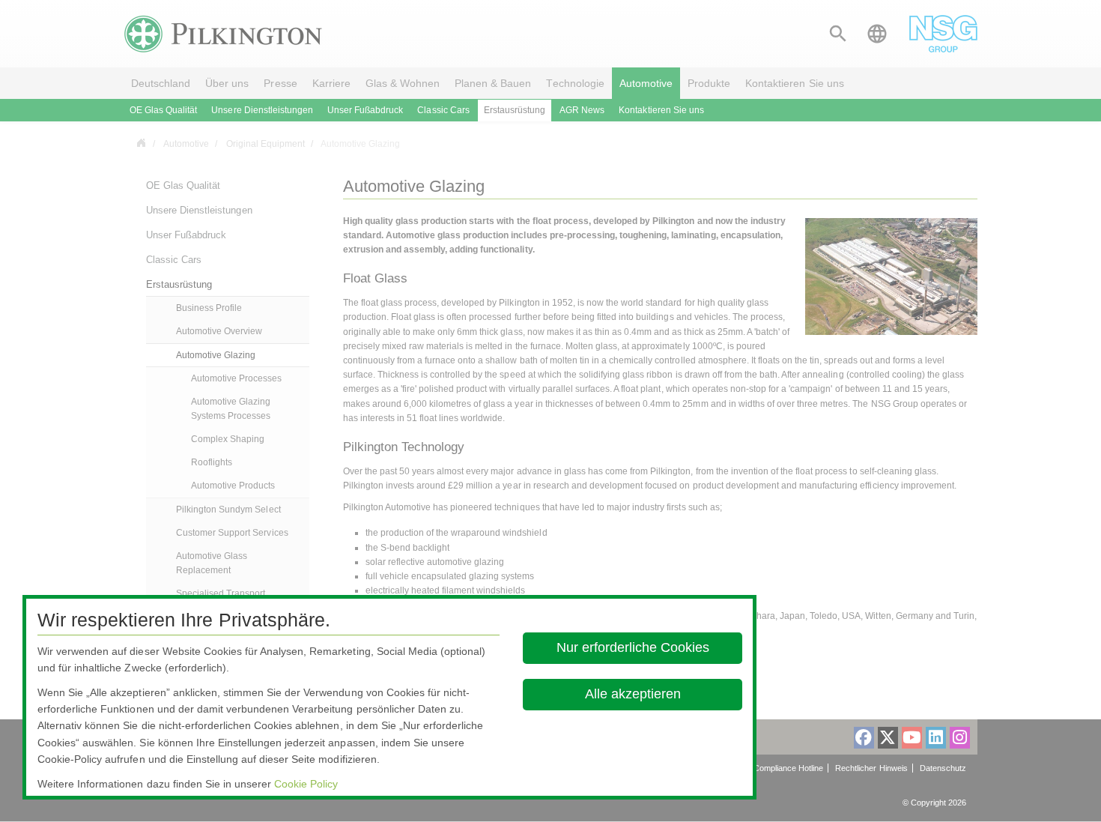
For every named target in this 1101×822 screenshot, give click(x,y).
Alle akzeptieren (632, 693)
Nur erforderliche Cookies (632, 647)
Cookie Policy (306, 784)
